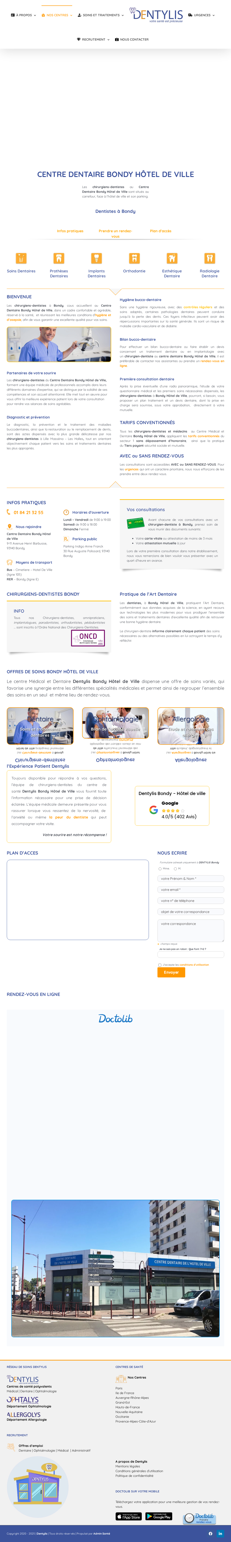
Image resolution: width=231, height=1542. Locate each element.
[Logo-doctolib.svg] (115, 1016)
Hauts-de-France (128, 1407)
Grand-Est (123, 1402)
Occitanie (122, 1417)
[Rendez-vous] (199, 1514)
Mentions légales (128, 1466)
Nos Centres (137, 1377)
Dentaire (25, 1450)
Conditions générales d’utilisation (139, 1471)
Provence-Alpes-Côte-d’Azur (136, 1421)
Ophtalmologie (44, 1450)
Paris (119, 1388)
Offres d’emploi (31, 1446)
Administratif (81, 1450)
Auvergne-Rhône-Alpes (132, 1398)
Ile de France (125, 1393)
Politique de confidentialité (134, 1476)
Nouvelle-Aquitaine (129, 1412)
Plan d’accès (160, 231)
